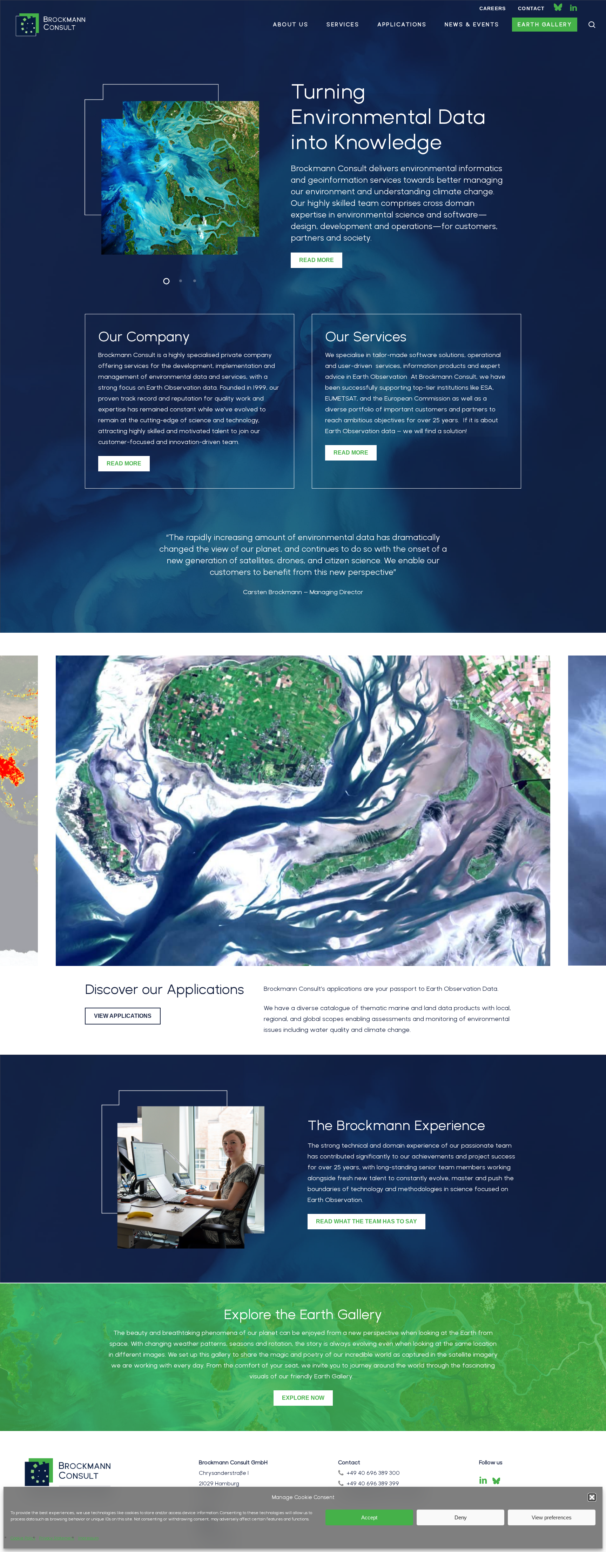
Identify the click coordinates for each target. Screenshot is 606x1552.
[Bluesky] (496, 1481)
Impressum (88, 1538)
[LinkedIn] (483, 1481)
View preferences (552, 1517)
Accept (369, 1517)
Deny (460, 1517)
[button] (591, 1497)
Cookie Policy (23, 1538)
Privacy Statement (56, 1538)
